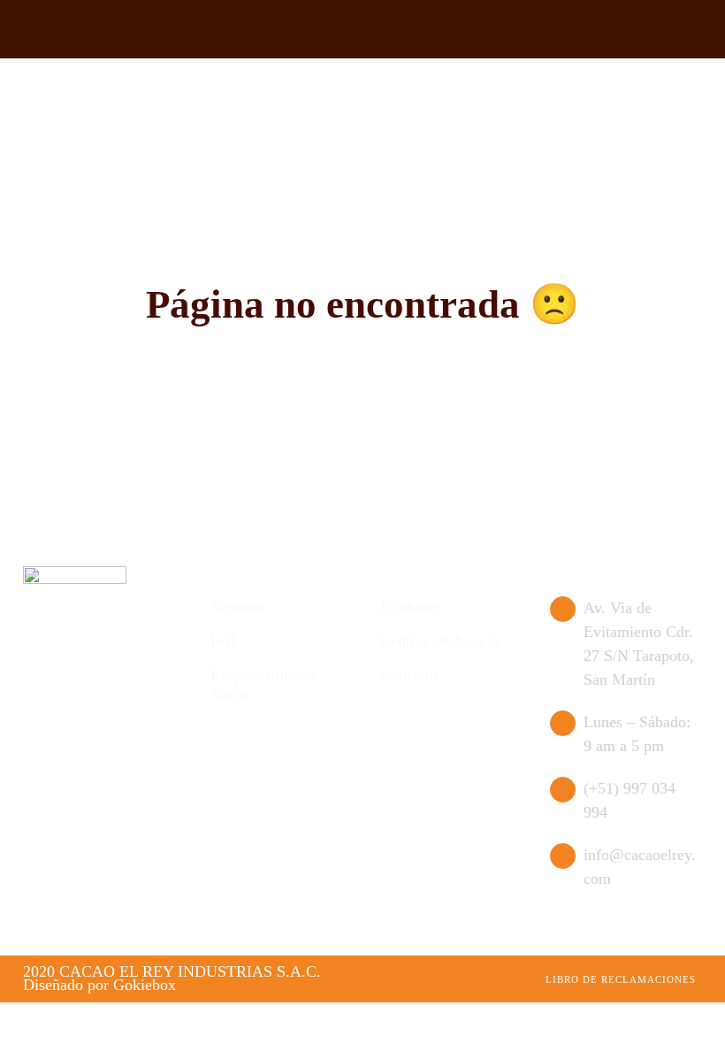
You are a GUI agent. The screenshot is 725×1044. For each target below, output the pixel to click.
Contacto (409, 675)
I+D (223, 640)
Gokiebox (144, 985)
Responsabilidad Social (263, 684)
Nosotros (239, 606)
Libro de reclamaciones (621, 979)
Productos (412, 606)
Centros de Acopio (440, 640)
